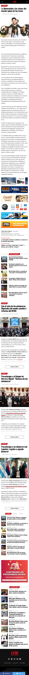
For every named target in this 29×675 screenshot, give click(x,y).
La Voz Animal (22, 663)
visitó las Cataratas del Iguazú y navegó (16, 486)
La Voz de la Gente (7, 663)
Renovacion (21, 235)
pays (15, 235)
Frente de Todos (6, 232)
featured (15, 231)
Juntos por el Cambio (7, 235)
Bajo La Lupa (15, 663)
